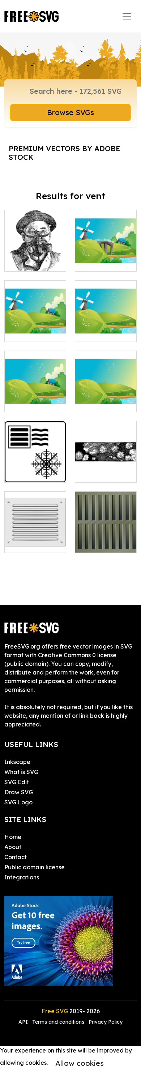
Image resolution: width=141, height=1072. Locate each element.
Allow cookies (79, 1063)
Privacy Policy (106, 1022)
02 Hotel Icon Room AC (35, 468)
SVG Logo (18, 802)
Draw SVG (18, 792)
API (23, 1022)
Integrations (21, 877)
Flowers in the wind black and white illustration (106, 464)
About (12, 847)
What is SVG (21, 772)
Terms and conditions (58, 1022)
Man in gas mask (35, 257)
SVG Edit (16, 782)
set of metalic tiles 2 (106, 538)
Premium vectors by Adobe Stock (64, 153)
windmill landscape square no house (106, 323)
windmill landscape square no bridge (35, 318)
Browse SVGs (70, 112)
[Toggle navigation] (127, 16)
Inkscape (17, 761)
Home (12, 836)
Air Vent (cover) (34, 542)
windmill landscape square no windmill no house (105, 385)
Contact (15, 857)
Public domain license (34, 867)
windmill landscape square (106, 253)
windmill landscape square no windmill (35, 389)
